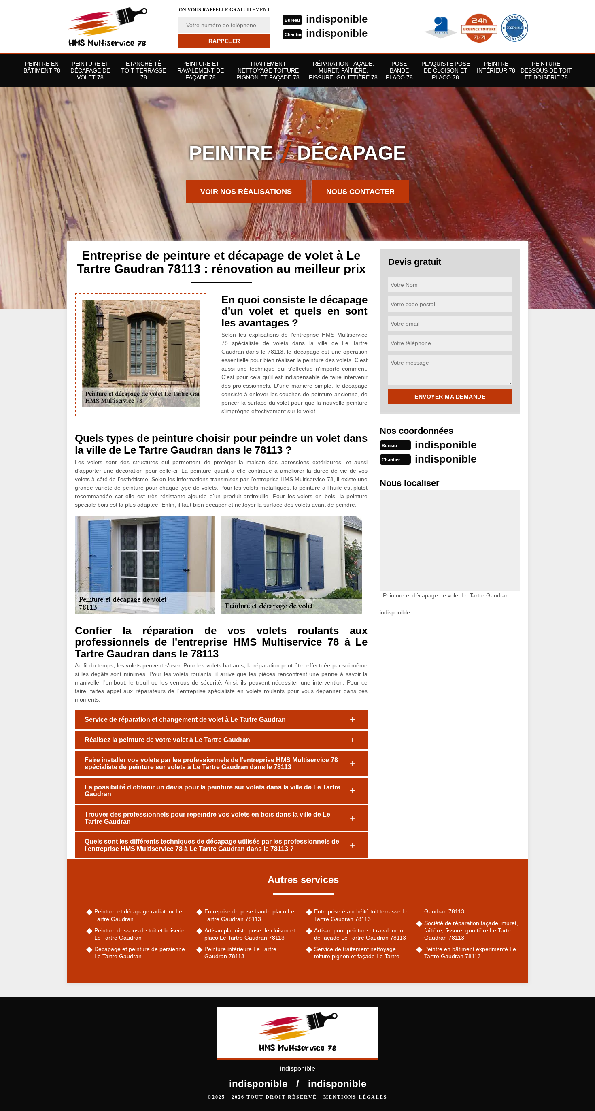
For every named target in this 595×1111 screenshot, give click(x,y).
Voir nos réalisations (246, 192)
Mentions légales (355, 1097)
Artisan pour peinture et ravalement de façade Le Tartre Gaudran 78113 (360, 934)
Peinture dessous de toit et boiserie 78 (546, 70)
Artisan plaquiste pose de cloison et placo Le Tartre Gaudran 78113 (249, 934)
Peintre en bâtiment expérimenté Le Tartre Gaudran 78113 (470, 953)
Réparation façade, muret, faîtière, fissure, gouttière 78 (343, 70)
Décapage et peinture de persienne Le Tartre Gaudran (139, 953)
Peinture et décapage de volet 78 (90, 70)
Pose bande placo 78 (399, 70)
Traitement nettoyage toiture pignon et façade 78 (268, 70)
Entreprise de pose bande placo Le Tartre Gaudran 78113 (249, 915)
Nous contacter (360, 192)
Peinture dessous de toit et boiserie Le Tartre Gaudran (139, 934)
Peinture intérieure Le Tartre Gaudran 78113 (240, 953)
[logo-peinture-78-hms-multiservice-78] (117, 26)
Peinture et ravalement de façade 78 (200, 70)
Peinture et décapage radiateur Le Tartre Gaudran (138, 915)
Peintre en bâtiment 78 (41, 67)
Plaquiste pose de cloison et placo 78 (445, 70)
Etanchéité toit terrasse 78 (143, 70)
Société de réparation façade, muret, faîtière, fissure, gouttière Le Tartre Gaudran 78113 (471, 930)
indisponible (337, 19)
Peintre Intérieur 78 (496, 67)
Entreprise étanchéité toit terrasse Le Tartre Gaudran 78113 (361, 915)
